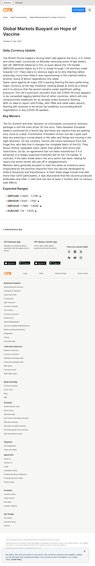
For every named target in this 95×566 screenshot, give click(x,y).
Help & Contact (60, 273)
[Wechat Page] (69, 258)
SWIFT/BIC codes (10, 374)
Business (7, 3)
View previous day (13, 229)
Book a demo (83, 273)
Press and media (10, 450)
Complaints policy (10, 470)
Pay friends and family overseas (16, 418)
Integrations (8, 333)
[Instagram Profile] (81, 258)
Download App (9, 341)
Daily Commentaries (19, 17)
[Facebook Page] (69, 252)
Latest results (9, 498)
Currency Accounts (11, 314)
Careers (7, 526)
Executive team (10, 522)
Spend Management (11, 322)
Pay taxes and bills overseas (15, 426)
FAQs (41, 273)
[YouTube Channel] (75, 258)
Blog (5, 393)
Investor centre (10, 494)
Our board (8, 518)
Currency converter (11, 354)
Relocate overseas (11, 422)
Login (25, 273)
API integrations (10, 446)
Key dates (8, 502)
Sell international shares (13, 434)
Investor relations (10, 506)
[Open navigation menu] (89, 9)
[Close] (84, 551)
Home (5, 17)
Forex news (8, 390)
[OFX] (7, 10)
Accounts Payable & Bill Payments (17, 326)
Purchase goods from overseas (16, 430)
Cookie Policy (16, 559)
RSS (5, 397)
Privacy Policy (9, 482)
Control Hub (8, 318)
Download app (9, 414)
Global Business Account (13, 287)
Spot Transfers (9, 302)
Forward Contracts (11, 306)
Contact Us (8, 463)
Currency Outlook (10, 386)
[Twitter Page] (81, 252)
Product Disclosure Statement (15, 474)
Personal (18, 3)
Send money (9, 410)
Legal (6, 466)
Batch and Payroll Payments (14, 330)
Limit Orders (8, 310)
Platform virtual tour (11, 350)
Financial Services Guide (13, 478)
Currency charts (10, 370)
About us (7, 459)
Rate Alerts (8, 366)
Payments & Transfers (12, 291)
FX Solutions (9, 299)
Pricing (6, 337)
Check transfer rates (12, 406)
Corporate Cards (10, 295)
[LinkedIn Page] (75, 252)
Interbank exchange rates (14, 358)
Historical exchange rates (13, 362)
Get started (78, 10)
